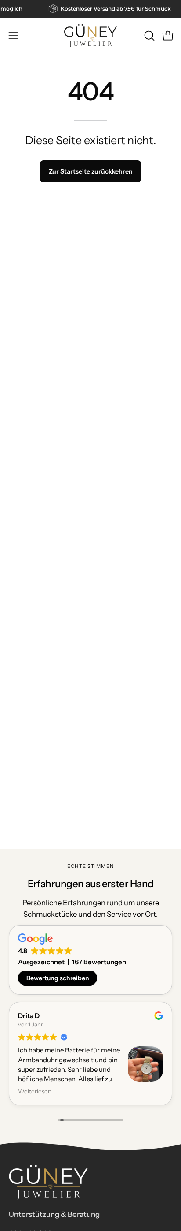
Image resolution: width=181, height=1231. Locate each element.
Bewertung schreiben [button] (57, 978)
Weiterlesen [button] (34, 1091)
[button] (148, 36)
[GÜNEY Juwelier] (90, 35)
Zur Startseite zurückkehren (91, 171)
